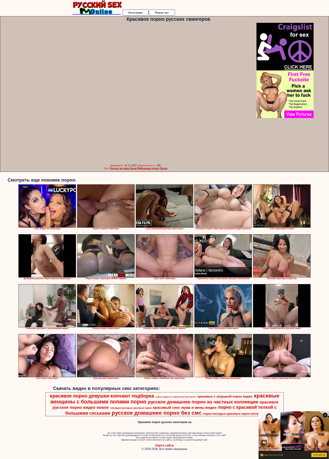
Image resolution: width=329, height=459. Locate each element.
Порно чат (162, 12)
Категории (136, 12)
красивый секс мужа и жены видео (185, 408)
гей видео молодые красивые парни (130, 408)
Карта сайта (165, 445)
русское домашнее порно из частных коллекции (203, 401)
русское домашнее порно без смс (157, 413)
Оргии (163, 168)
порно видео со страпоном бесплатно (176, 397)
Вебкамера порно (148, 168)
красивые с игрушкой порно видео (224, 396)
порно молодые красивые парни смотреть (233, 413)
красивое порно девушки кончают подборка (102, 395)
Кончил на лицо (119, 168)
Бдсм (133, 168)
